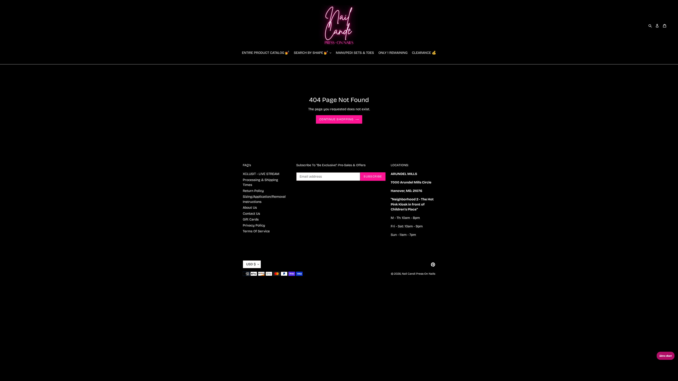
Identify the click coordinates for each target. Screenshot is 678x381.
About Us (250, 207)
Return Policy (253, 191)
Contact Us (251, 213)
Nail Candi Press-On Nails (418, 273)
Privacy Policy (254, 225)
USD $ (251, 264)
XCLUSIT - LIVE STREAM (261, 174)
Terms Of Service (256, 231)
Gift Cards (251, 219)
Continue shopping (336, 119)
